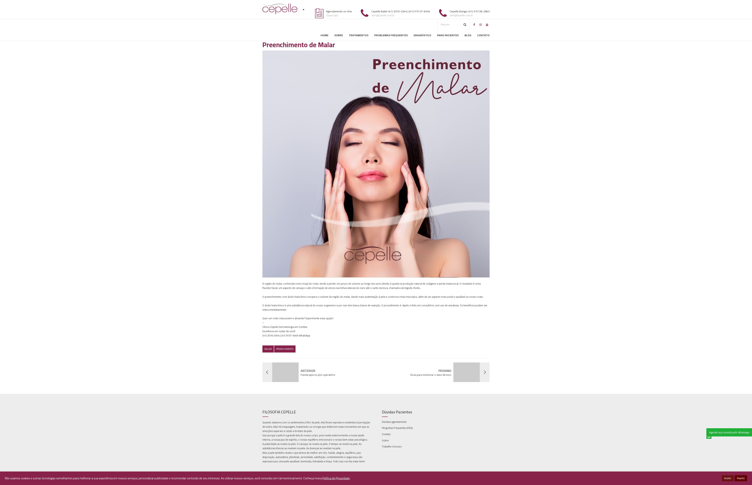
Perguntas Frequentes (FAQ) (397, 428)
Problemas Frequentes (391, 35)
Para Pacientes (448, 35)
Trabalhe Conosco (392, 446)
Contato (483, 35)
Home (324, 35)
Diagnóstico (422, 35)
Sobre (338, 35)
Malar (268, 349)
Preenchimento (285, 349)
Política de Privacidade (336, 478)
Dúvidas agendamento (394, 421)
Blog (468, 35)
